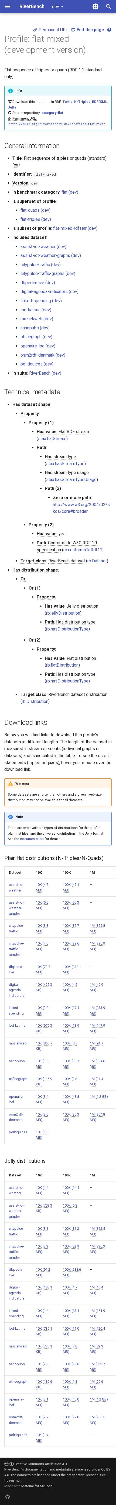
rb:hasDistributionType (67, 629)
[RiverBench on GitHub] (7, 1496)
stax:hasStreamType (65, 463)
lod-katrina (17, 1025)
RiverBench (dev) (45, 373)
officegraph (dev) (36, 336)
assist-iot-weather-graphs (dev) (51, 255)
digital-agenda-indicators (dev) (50, 291)
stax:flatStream (52, 438)
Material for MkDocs (37, 1486)
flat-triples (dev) (36, 219)
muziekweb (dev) (37, 318)
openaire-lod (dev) (38, 346)
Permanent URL (52, 29)
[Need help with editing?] (109, 29)
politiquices (18, 1132)
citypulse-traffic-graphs (16, 948)
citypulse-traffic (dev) (41, 264)
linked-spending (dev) (41, 300)
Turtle (68, 102)
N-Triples (82, 102)
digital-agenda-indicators (17, 990)
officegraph (18, 1079)
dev (55, 6)
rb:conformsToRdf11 (82, 549)
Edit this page (90, 29)
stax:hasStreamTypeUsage (71, 479)
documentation (32, 839)
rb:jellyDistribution (63, 613)
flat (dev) (70, 192)
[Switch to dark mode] (95, 6)
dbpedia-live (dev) (38, 282)
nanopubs (17, 1061)
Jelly (12, 107)
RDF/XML (99, 102)
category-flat (52, 113)
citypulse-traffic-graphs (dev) (48, 273)
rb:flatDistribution (62, 665)
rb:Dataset (97, 560)
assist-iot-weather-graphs (17, 907)
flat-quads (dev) (35, 210)
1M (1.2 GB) (99, 1097)
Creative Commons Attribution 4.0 (41, 1464)
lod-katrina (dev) (36, 309)
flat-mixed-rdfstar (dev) (75, 228)
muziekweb (18, 1043)
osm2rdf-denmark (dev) (43, 355)
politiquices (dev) (37, 364)
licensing (12, 1480)
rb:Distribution (35, 701)
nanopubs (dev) (35, 327)
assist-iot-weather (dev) (43, 246)
